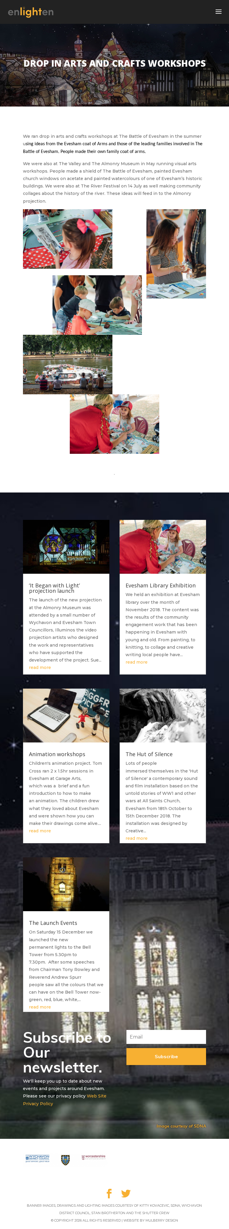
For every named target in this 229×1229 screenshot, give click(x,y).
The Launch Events (53, 922)
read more (40, 667)
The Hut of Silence (149, 754)
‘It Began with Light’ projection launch (54, 588)
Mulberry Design (162, 1220)
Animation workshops (57, 754)
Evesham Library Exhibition (161, 585)
